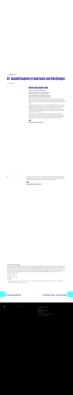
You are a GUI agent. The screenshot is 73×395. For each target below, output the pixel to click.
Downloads (7, 29)
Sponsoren (6, 39)
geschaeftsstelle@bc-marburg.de (46, 314)
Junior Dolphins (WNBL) (9, 50)
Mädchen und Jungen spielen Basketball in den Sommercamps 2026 (19, 31)
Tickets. (9, 278)
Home (3, 17)
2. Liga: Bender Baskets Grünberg (11, 49)
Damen (5, 52)
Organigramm (7, 21)
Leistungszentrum (8, 48)
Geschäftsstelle (8, 22)
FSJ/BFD (5, 27)
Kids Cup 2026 (5, 65)
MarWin (6, 40)
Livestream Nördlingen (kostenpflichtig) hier (34, 184)
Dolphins (4, 34)
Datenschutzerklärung (9, 33)
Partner (6, 24)
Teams (3, 44)
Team (5, 38)
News (5, 36)
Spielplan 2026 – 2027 (8, 35)
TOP (15, 74)
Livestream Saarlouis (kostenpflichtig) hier (36, 122)
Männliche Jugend (8, 57)
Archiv (7, 54)
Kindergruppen (7, 58)
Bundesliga (11, 74)
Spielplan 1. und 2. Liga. (12, 277)
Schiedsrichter (7, 26)
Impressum (45, 315)
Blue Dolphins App (8, 42)
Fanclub (6, 43)
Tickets (4, 62)
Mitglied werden (8, 25)
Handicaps (6, 59)
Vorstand (6, 20)
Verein (3, 18)
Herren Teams (7, 53)
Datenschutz (40, 315)
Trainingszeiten (8, 47)
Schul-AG (6, 30)
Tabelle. (9, 279)
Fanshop (4, 63)
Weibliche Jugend (8, 56)
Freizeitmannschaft (8, 61)
